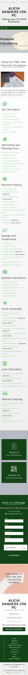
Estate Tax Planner (9, 132)
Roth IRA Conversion (10, 158)
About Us (14, 643)
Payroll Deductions (9, 114)
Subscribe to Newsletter (14, 629)
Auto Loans (7, 418)
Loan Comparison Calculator (13, 383)
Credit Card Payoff (9, 207)
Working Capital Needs (11, 285)
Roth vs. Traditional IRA (11, 152)
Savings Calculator (9, 246)
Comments (7, 537)
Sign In (25, 2)
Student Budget (8, 204)
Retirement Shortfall (10, 166)
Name (6, 518)
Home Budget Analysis (11, 192)
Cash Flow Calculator (10, 282)
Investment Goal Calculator (12, 265)
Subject (7, 524)
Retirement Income (9, 172)
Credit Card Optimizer (10, 202)
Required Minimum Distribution (14, 163)
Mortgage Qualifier (9, 326)
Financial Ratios (8, 290)
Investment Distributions (11, 262)
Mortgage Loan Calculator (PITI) (14, 328)
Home (14, 638)
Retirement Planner (10, 155)
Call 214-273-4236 (9, 2)
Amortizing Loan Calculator (12, 373)
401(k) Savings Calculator (12, 169)
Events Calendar (14, 658)
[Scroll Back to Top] (25, 671)
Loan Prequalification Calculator (14, 386)
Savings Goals (8, 243)
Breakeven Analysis (10, 293)
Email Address (8, 530)
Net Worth (7, 220)
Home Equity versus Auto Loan (14, 421)
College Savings (9, 251)
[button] (1, 28)
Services (14, 641)
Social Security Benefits (11, 161)
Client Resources (14, 647)
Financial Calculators (14, 645)
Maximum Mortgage (10, 318)
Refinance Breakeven (10, 343)
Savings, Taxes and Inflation (13, 249)
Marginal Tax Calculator (11, 119)
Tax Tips (14, 649)
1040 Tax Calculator (10, 116)
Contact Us (14, 652)
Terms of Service (15, 672)
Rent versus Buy (9, 356)
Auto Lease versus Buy (11, 408)
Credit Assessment (9, 189)
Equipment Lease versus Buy (13, 287)
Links (14, 654)
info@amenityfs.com (15, 514)
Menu (6, 28)
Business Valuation (9, 296)
